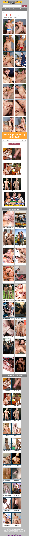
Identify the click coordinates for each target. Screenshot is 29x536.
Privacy (16, 535)
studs (16, 15)
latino (8, 15)
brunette (5, 17)
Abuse (19, 535)
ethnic (5, 15)
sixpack (15, 17)
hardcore (16, 12)
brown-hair (10, 17)
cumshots (11, 12)
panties (19, 15)
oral (20, 12)
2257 (9, 535)
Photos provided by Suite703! (14, 135)
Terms (12, 535)
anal (7, 12)
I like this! (14, 144)
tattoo (12, 15)
